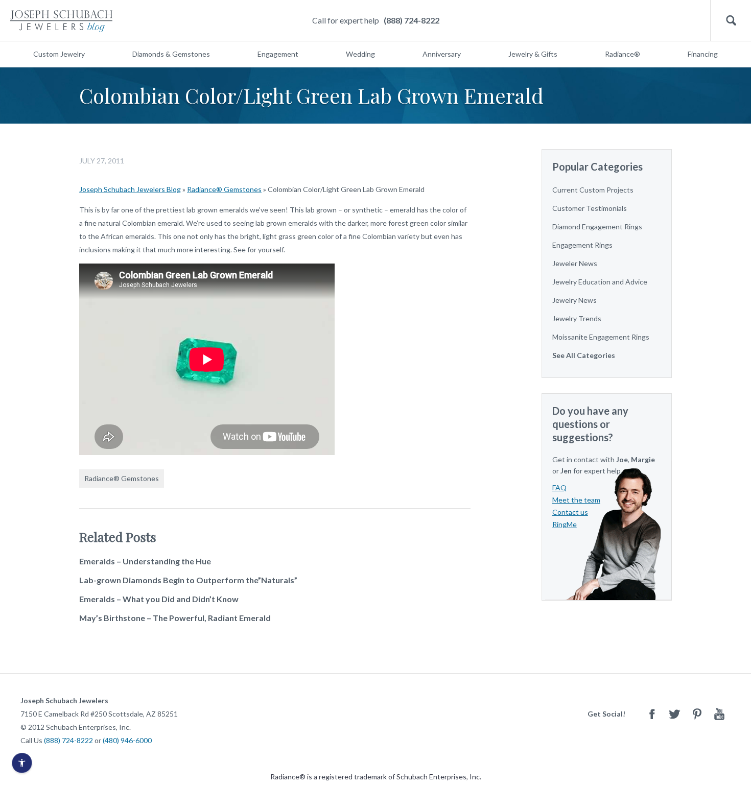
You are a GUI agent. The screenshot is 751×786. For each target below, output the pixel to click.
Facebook (652, 713)
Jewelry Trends (576, 318)
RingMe (564, 524)
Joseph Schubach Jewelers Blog (130, 189)
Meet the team (576, 499)
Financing (703, 54)
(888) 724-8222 (411, 20)
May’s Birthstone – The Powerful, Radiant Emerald (175, 618)
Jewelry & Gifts (532, 54)
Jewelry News (574, 300)
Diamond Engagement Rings (597, 226)
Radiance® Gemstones (224, 189)
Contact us (570, 512)
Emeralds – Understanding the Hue (145, 561)
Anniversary (442, 54)
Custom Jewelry (59, 54)
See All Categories (583, 355)
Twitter (674, 713)
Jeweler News (574, 263)
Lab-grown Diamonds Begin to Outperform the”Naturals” (188, 580)
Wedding (360, 54)
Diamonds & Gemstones (171, 54)
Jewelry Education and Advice (599, 281)
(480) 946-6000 (127, 740)
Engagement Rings (582, 245)
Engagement (277, 54)
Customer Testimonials (589, 208)
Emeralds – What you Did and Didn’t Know (159, 599)
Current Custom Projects (592, 189)
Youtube (719, 713)
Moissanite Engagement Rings (600, 336)
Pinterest (697, 713)
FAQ (559, 487)
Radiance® (622, 54)
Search (731, 20)
